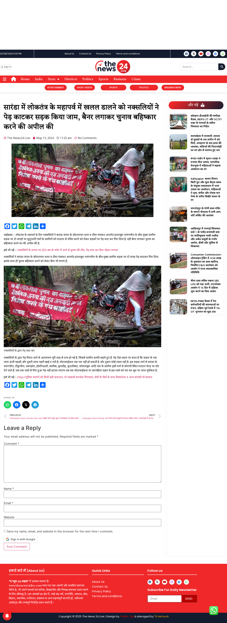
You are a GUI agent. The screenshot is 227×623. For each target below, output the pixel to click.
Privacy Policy (103, 53)
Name (9, 488)
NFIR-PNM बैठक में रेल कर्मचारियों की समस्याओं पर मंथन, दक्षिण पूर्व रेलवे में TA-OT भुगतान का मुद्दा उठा (206, 306)
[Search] (221, 66)
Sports (103, 79)
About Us (69, 53)
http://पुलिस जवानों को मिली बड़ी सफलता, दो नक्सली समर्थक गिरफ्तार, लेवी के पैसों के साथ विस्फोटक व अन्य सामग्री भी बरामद (84, 377)
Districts (71, 79)
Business (120, 79)
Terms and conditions (128, 53)
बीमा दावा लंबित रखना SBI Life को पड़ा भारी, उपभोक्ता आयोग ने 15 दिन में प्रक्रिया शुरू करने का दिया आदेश (206, 286)
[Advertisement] (106, 25)
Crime (136, 79)
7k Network (161, 616)
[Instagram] (208, 53)
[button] (4, 79)
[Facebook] (186, 53)
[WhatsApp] (7, 404)
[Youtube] (201, 53)
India (39, 79)
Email (8, 503)
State (52, 79)
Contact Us (85, 53)
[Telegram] (35, 404)
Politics (87, 79)
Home (25, 79)
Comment (11, 443)
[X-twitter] (193, 53)
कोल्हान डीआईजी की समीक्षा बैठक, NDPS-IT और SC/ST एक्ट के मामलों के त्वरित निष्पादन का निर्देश (206, 121)
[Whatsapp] (222, 53)
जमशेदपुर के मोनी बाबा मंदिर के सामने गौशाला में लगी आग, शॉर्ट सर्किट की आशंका (206, 211)
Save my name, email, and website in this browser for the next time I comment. (60, 531)
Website (9, 517)
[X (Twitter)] (26, 404)
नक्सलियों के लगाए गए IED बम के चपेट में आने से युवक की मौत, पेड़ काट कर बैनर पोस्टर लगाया (67, 250)
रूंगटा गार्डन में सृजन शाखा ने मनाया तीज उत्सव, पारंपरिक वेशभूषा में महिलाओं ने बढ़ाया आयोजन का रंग (206, 164)
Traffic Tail (127, 616)
